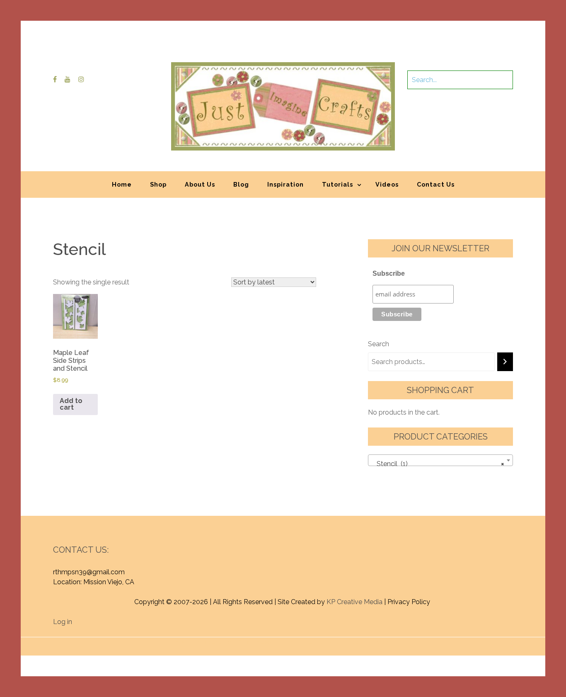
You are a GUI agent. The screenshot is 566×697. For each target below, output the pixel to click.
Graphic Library (369, 642)
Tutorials (337, 184)
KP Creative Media (354, 602)
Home (122, 184)
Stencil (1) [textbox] (438, 464)
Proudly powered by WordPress (221, 642)
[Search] (505, 361)
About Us (200, 184)
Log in (62, 622)
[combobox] (440, 460)
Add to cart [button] (71, 404)
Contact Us (436, 184)
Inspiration (285, 184)
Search (378, 344)
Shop (158, 184)
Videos (387, 184)
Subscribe (388, 273)
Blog (241, 184)
